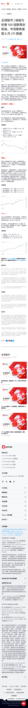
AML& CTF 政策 (14, 686)
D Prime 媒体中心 (21, 260)
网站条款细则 (20, 692)
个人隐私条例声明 (9, 692)
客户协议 (4, 686)
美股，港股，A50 (18, 39)
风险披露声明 (17, 689)
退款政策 (9, 689)
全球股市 (9, 14)
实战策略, (11, 39)
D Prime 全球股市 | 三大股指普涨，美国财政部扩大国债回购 (13, 407)
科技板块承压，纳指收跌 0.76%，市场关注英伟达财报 (13, 381)
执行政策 (23, 686)
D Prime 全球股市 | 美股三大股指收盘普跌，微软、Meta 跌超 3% (13, 432)
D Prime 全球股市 (11, 258)
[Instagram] (9, 341)
